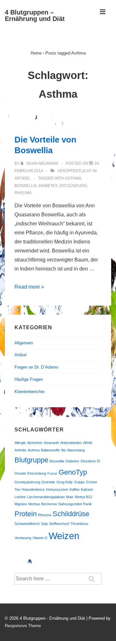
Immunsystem (57, 489)
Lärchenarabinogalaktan (46, 497)
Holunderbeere (33, 489)
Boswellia (26, 185)
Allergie (20, 443)
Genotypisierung (27, 482)
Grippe (79, 482)
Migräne (21, 504)
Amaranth (51, 443)
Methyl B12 (83, 497)
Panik (87, 504)
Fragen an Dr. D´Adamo (36, 367)
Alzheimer (35, 443)
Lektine (20, 497)
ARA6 (87, 443)
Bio (63, 450)
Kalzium (87, 489)
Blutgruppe (31, 460)
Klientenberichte (29, 391)
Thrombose (79, 524)
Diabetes (48, 185)
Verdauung (23, 538)
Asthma (73, 178)
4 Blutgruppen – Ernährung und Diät (35, 15)
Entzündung (73, 185)
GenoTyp (73, 472)
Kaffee (75, 489)
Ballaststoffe (50, 450)
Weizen (64, 535)
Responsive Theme (23, 625)
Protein (26, 514)
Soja (44, 524)
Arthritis (20, 450)
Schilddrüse (71, 514)
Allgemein (24, 342)
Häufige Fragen (29, 379)
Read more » (29, 287)
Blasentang (76, 450)
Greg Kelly (64, 482)
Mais (69, 497)
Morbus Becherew (42, 504)
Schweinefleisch (27, 524)
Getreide (48, 482)
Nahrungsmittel (70, 504)
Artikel (23, 178)
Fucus (52, 473)
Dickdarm (88, 461)
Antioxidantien (71, 443)
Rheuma (23, 193)
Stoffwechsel (59, 524)
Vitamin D (40, 538)
